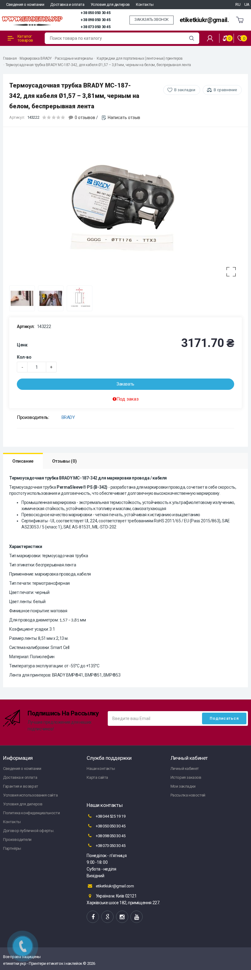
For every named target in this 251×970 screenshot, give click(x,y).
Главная (10, 58)
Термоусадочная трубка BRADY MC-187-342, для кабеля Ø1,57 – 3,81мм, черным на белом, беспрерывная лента (98, 65)
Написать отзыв (124, 117)
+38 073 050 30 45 (95, 27)
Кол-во (24, 357)
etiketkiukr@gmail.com (210, 20)
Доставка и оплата (67, 4)
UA (246, 4)
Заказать (125, 384)
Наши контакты (101, 768)
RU (237, 4)
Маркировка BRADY (36, 58)
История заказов (185, 777)
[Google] (107, 917)
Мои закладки (183, 786)
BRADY (68, 417)
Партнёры (12, 848)
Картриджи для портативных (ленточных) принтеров (139, 58)
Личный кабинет (184, 768)
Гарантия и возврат (20, 786)
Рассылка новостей (187, 795)
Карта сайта (97, 777)
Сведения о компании (25, 4)
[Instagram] (122, 917)
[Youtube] (136, 917)
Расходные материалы (74, 58)
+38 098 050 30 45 (95, 20)
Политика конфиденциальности (31, 813)
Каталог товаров (25, 38)
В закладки (184, 90)
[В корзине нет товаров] (240, 20)
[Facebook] (93, 917)
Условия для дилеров (110, 4)
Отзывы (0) (64, 461)
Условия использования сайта (30, 795)
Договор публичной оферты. (28, 830)
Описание (23, 461)
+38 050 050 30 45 (95, 13)
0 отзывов (85, 117)
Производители (17, 839)
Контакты (145, 4)
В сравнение (225, 90)
